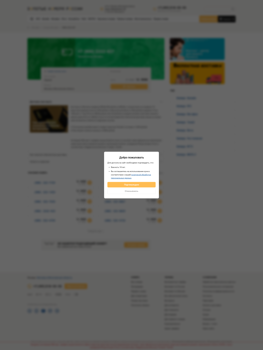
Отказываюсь (131, 191)
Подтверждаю (131, 184)
